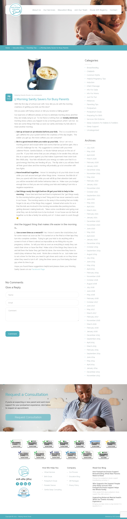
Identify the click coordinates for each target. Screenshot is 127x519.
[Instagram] (21, 483)
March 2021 (91, 210)
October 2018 (92, 280)
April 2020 (91, 236)
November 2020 (93, 225)
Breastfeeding (93, 68)
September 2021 (93, 195)
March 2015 (91, 346)
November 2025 (93, 173)
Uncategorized (93, 130)
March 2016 (91, 324)
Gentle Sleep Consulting (53, 490)
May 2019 (91, 265)
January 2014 (92, 368)
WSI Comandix (117, 516)
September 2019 (93, 251)
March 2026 (92, 159)
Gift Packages (74, 481)
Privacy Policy (74, 485)
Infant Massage (93, 86)
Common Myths (93, 75)
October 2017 (92, 302)
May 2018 (91, 295)
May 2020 (91, 232)
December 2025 (93, 170)
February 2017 (92, 317)
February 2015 (92, 350)
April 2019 (91, 269)
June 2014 (91, 357)
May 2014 (91, 361)
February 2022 (92, 181)
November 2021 (93, 188)
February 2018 (93, 298)
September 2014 (93, 353)
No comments (37, 95)
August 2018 (92, 284)
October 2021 (92, 192)
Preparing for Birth (94, 115)
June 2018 (91, 291)
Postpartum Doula (94, 112)
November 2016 (93, 320)
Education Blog (18, 48)
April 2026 (91, 155)
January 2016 (92, 331)
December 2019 (93, 243)
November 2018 (93, 276)
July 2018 (90, 287)
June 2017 (91, 306)
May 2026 (91, 151)
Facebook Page (38, 269)
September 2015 (93, 339)
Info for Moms (93, 93)
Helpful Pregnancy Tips (96, 79)
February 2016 (93, 328)
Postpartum (91, 108)
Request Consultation (28, 417)
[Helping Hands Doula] (16, 9)
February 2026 (93, 162)
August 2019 (92, 254)
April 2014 (90, 364)
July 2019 (90, 258)
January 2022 (92, 184)
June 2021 (91, 199)
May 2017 (91, 309)
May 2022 (91, 177)
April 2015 (91, 342)
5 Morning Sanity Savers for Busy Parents (53, 48)
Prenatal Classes (50, 485)
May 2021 (91, 203)
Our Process (73, 472)
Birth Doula (48, 476)
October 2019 (92, 247)
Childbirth (90, 71)
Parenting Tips (31, 48)
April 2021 (90, 206)
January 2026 (92, 166)
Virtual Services (49, 472)
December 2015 (93, 335)
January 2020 (92, 240)
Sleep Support (93, 126)
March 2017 (91, 313)
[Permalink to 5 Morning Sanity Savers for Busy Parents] (42, 90)
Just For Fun (92, 97)
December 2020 (93, 221)
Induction (90, 82)
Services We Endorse (95, 119)
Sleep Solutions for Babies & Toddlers (102, 123)
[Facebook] (17, 483)
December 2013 (93, 372)
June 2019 (91, 262)
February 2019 (93, 273)
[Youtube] (29, 483)
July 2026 (90, 148)
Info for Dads (92, 90)
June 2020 (91, 229)
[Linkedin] (25, 483)
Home (7, 48)
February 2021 (92, 214)
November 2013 (93, 376)
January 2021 (92, 217)
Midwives (91, 101)
